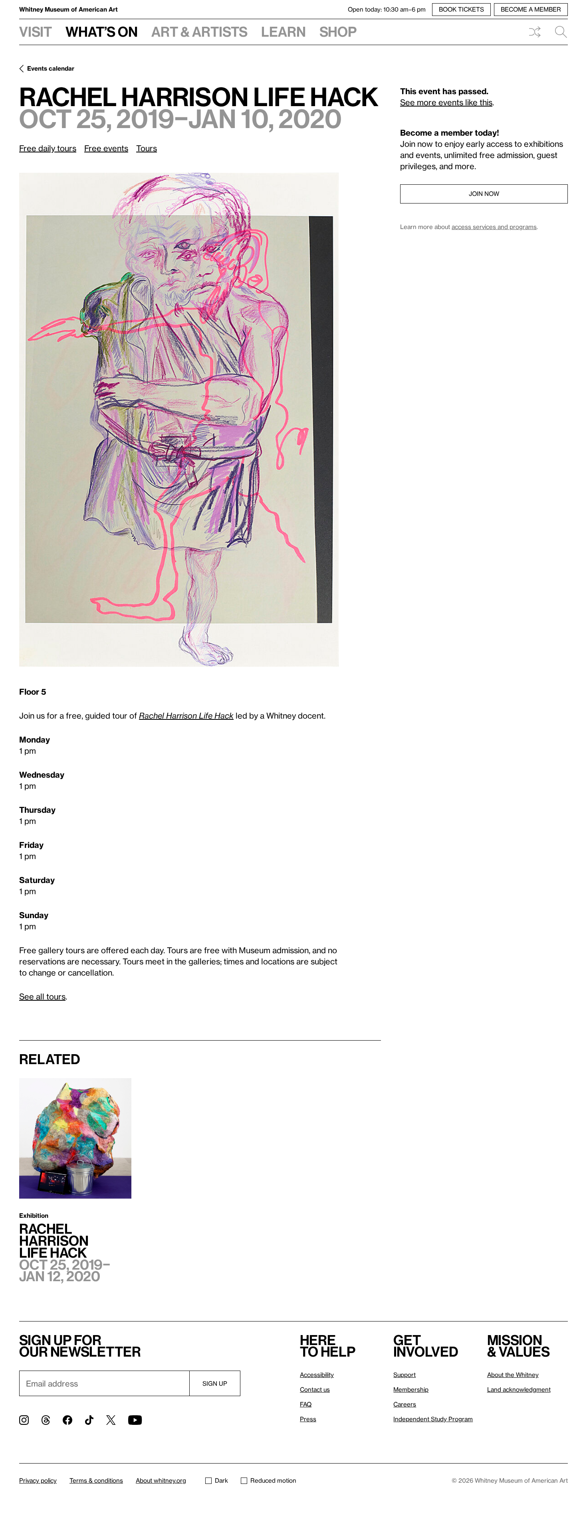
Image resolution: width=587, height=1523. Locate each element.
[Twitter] (111, 1420)
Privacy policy (38, 1480)
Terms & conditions (96, 1480)
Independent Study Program (433, 1418)
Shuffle (535, 32)
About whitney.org (161, 1480)
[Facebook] (67, 1420)
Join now (484, 194)
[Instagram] (24, 1420)
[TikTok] (89, 1420)
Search (558, 32)
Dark (221, 1480)
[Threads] (45, 1420)
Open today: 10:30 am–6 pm (387, 9)
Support (404, 1374)
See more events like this (446, 102)
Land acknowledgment (519, 1389)
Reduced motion (273, 1480)
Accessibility (317, 1374)
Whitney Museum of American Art (68, 9)
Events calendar (50, 68)
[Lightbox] (179, 420)
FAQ (305, 1404)
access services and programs (494, 226)
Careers (404, 1404)
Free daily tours (47, 148)
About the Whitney (513, 1374)
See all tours (42, 996)
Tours (146, 148)
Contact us (315, 1389)
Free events (106, 148)
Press (308, 1418)
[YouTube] (135, 1420)
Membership (410, 1389)
